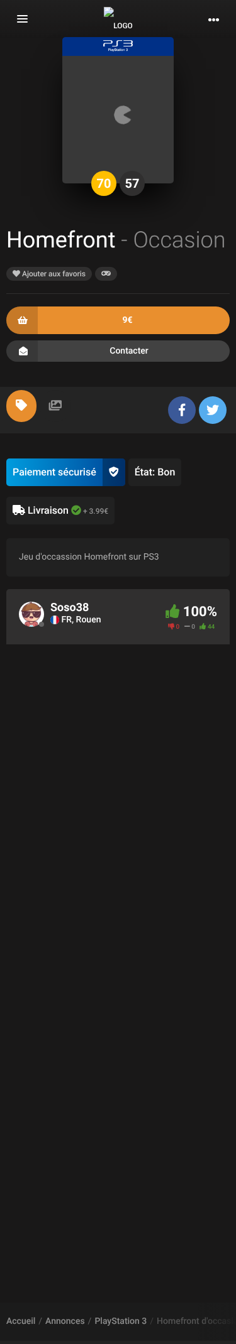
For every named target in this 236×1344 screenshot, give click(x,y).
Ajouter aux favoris (53, 273)
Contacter (129, 351)
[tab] (21, 406)
